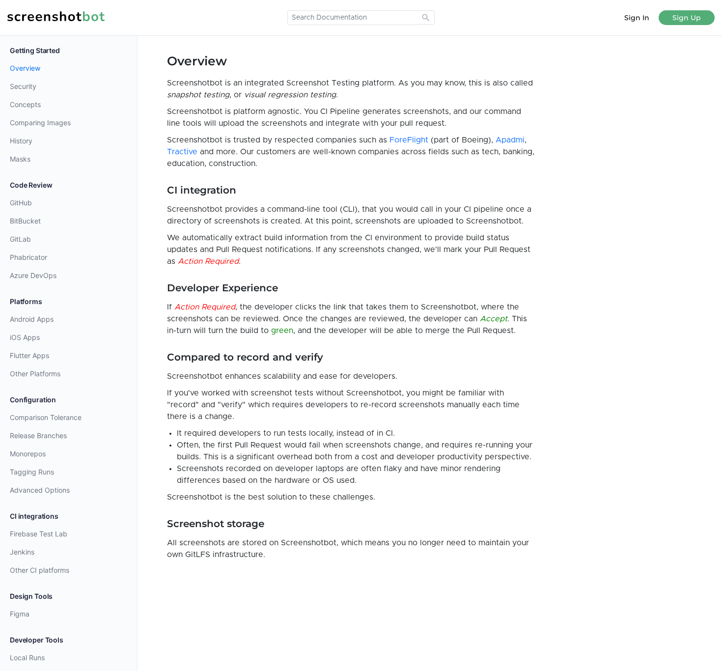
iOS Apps (25, 337)
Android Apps (32, 319)
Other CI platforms (39, 570)
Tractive (182, 152)
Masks (20, 159)
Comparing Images (40, 122)
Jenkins (22, 552)
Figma (19, 614)
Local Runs (27, 657)
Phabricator (28, 257)
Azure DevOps (33, 275)
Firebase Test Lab (38, 534)
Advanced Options (40, 490)
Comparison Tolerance (46, 417)
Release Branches (38, 435)
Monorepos (28, 453)
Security (23, 86)
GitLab (20, 239)
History (21, 141)
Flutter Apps (29, 355)
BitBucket (25, 221)
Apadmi (510, 140)
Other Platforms (35, 373)
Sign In (636, 17)
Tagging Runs (32, 472)
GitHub (21, 202)
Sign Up (686, 17)
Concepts (25, 104)
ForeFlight (408, 140)
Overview (25, 68)
